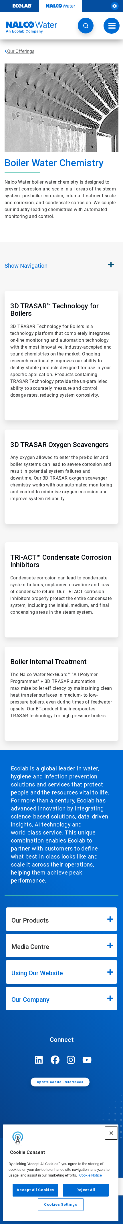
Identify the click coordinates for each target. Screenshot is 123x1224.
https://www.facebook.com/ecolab (55, 1060)
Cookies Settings (60, 1204)
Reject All (86, 1190)
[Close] (111, 1133)
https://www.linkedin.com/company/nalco (39, 1060)
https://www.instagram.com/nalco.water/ (71, 1060)
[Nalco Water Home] (28, 27)
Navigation (26, 265)
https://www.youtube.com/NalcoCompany (87, 1060)
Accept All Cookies (35, 1190)
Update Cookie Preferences (60, 1082)
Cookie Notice (90, 1175)
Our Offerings (20, 51)
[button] (86, 25)
